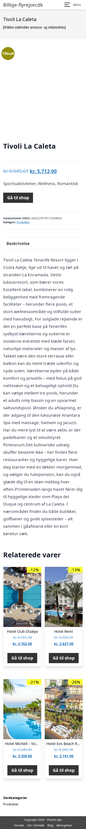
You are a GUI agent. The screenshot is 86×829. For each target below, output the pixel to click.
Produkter (23, 222)
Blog (50, 825)
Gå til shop (18, 197)
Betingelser (64, 825)
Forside (19, 825)
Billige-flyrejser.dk (23, 5)
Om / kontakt (35, 825)
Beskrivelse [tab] (18, 243)
